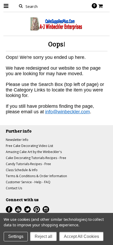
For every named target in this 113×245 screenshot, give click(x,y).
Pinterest (36, 209)
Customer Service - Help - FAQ (28, 182)
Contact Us (14, 188)
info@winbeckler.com (67, 111)
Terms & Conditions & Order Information (36, 176)
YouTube (18, 209)
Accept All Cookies (81, 236)
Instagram (46, 209)
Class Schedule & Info (22, 170)
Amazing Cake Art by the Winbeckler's (34, 152)
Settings (15, 236)
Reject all (43, 236)
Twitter (27, 209)
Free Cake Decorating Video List (29, 146)
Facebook (9, 209)
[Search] (21, 6)
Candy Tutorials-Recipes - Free (28, 164)
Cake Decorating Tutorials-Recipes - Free (36, 158)
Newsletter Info (17, 139)
